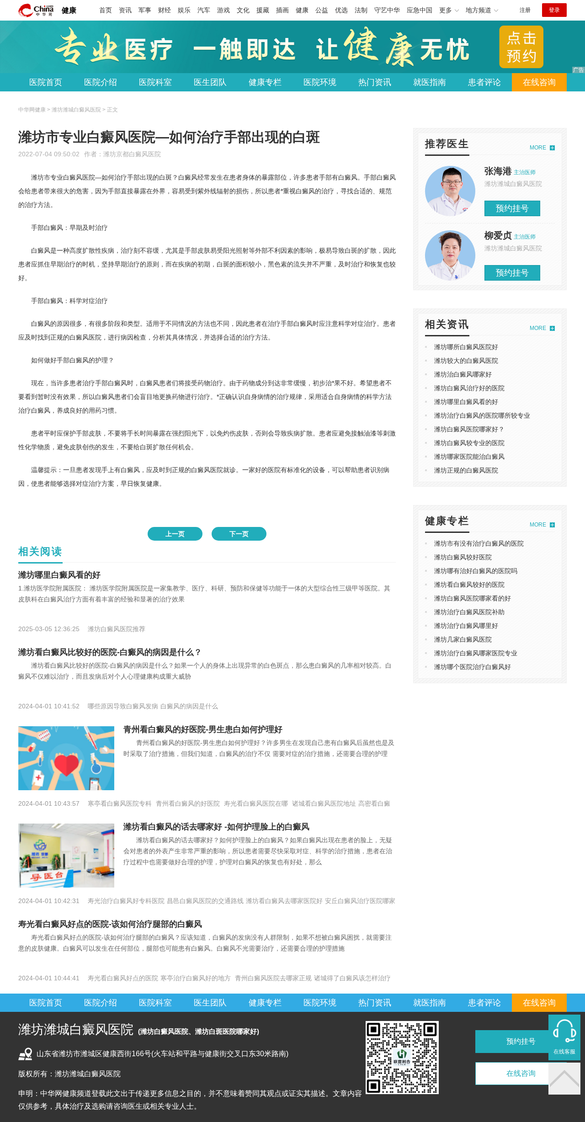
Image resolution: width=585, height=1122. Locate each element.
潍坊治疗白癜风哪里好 (466, 625)
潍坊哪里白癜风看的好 (59, 575)
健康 (69, 10)
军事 (144, 10)
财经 (164, 10)
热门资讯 (374, 82)
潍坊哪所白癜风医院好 (466, 347)
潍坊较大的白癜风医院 (466, 360)
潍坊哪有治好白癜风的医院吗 (475, 570)
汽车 (203, 10)
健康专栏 (265, 82)
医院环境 (319, 82)
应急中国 (419, 10)
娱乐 (184, 10)
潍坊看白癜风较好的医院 (469, 584)
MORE (538, 147)
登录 (554, 10)
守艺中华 (387, 10)
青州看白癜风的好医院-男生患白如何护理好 (202, 729)
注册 (525, 10)
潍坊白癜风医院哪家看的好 (472, 598)
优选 (341, 10)
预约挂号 (512, 208)
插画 (282, 10)
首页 (105, 10)
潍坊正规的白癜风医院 (466, 470)
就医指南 (429, 82)
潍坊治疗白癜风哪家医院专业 (475, 653)
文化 (243, 10)
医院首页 (45, 82)
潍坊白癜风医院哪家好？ (469, 429)
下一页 (239, 533)
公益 (321, 10)
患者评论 (484, 82)
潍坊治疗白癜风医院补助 (469, 612)
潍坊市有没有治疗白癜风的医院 (479, 543)
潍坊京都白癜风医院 (132, 154)
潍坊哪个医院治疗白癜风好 (472, 666)
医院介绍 (100, 82)
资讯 (125, 10)
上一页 (175, 533)
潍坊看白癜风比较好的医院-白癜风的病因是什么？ (110, 652)
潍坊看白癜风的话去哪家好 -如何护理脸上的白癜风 (216, 826)
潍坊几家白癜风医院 (463, 639)
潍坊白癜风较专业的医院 (469, 443)
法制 (361, 10)
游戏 (223, 10)
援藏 (262, 10)
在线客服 (564, 1051)
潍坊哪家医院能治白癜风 (469, 456)
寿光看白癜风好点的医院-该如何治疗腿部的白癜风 (110, 924)
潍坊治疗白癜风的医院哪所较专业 (482, 415)
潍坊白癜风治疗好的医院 (469, 388)
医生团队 (210, 82)
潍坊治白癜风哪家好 (463, 374)
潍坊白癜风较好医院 (463, 557)
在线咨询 (539, 82)
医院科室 (155, 82)
